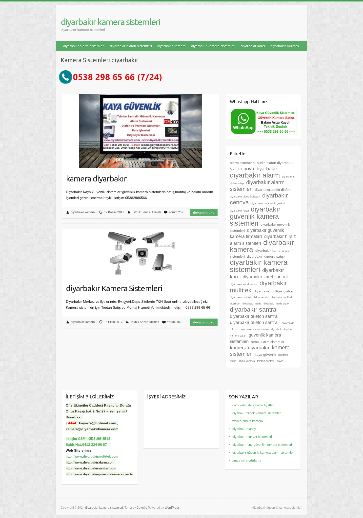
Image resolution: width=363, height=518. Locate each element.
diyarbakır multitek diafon (273, 291)
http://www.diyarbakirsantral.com (91, 468)
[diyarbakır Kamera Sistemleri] (140, 253)
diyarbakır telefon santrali (255, 322)
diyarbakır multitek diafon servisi (249, 297)
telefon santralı (266, 360)
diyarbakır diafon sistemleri (131, 46)
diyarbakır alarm (255, 175)
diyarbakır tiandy (244, 429)
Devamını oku (203, 212)
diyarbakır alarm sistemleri (83, 46)
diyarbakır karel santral (265, 276)
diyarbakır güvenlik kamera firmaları (257, 233)
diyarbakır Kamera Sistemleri (114, 288)
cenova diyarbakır (257, 168)
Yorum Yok (176, 212)
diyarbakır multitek (284, 46)
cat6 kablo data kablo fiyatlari (253, 405)
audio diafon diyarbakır (275, 163)
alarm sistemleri (242, 163)
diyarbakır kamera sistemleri (110, 22)
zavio (280, 360)
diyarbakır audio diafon (273, 190)
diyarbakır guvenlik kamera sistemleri (255, 216)
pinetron (283, 354)
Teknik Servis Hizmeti (146, 212)
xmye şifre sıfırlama (246, 460)
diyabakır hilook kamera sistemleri (256, 413)
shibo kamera (247, 360)
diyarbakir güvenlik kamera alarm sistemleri (263, 452)
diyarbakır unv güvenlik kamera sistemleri (262, 445)
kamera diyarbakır (96, 178)
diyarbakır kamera (171, 46)
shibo (233, 360)
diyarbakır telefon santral (254, 316)
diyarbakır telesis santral (254, 329)
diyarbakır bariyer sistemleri (252, 437)
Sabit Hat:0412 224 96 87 (86, 445)
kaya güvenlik (265, 355)
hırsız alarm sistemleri (268, 342)
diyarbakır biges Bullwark (245, 196)
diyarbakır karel (253, 46)
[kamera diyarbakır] (140, 131)
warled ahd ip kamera (247, 421)
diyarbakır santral (254, 309)
